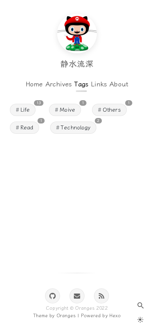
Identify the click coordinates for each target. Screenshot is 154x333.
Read (27, 127)
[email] (77, 295)
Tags (81, 84)
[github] (52, 295)
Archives (58, 84)
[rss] (101, 295)
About (118, 84)
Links (99, 84)
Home (34, 84)
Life (25, 110)
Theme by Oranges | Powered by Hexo (77, 315)
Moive (67, 110)
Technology (75, 127)
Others (112, 110)
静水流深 (77, 64)
